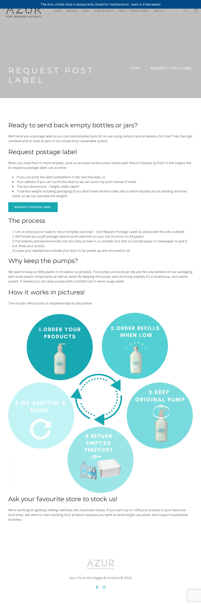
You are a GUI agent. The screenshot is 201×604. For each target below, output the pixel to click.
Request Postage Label (33, 207)
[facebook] (97, 587)
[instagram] (104, 587)
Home (135, 68)
